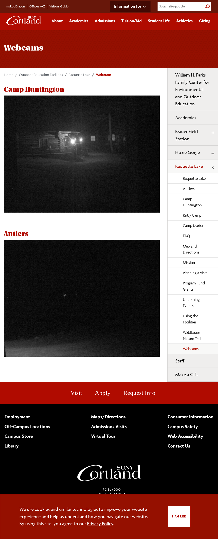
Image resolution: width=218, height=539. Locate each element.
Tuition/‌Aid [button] (131, 20)
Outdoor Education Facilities (41, 74)
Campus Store (18, 436)
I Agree (179, 516)
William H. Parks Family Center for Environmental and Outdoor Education (192, 89)
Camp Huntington (192, 202)
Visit (76, 392)
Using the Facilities (190, 319)
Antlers (189, 188)
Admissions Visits (109, 426)
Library (11, 446)
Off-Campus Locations (27, 426)
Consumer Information (191, 417)
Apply (102, 392)
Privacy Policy (100, 523)
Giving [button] (204, 20)
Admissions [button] (105, 20)
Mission (189, 262)
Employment (17, 417)
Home (8, 74)
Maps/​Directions (108, 417)
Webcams (191, 348)
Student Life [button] (159, 20)
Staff (179, 361)
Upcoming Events (191, 302)
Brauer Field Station (186, 135)
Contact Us (179, 446)
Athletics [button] (184, 20)
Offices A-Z (37, 6)
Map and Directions (191, 249)
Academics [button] (78, 20)
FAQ (186, 235)
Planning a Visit (195, 273)
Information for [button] (127, 6)
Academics (185, 117)
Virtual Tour (103, 436)
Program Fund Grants (194, 286)
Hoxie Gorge (187, 152)
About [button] (57, 20)
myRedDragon (15, 6)
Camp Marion (193, 225)
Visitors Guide (59, 6)
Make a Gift (186, 374)
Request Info (139, 392)
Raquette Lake (79, 74)
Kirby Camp (192, 215)
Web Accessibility (185, 436)
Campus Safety (183, 426)
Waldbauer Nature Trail (192, 335)
